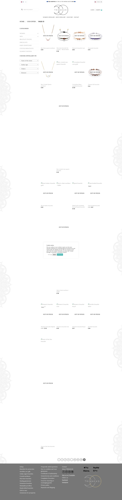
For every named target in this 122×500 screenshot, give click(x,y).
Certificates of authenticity (49, 473)
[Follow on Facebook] (63, 471)
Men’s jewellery (61, 17)
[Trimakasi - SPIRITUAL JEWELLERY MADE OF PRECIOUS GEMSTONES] (61, 10)
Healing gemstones (25, 481)
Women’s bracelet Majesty (48, 326)
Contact (76, 17)
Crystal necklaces (25, 476)
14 (81, 459)
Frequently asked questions (49, 467)
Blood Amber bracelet (47, 205)
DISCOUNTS (23, 42)
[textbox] (29, 61)
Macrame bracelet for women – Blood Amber (63, 48)
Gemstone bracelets (26, 483)
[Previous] (59, 459)
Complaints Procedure (47, 478)
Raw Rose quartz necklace (48, 48)
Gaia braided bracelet (94, 205)
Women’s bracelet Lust (78, 48)
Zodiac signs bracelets (26, 474)
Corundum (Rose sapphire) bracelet (77, 85)
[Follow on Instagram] (66, 471)
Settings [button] (50, 254)
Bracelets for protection (27, 469)
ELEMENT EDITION (26, 51)
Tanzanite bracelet (93, 48)
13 (78, 459)
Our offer (31, 21)
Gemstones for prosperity (27, 493)
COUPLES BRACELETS (26, 48)
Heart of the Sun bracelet (48, 446)
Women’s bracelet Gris (63, 326)
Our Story (70, 17)
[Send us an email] (69, 471)
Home (22, 21)
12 (74, 459)
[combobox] (29, 61)
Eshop (21, 467)
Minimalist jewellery (26, 486)
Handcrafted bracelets (26, 488)
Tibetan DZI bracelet (93, 84)
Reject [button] (54, 254)
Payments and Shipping (48, 487)
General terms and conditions (50, 476)
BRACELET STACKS (26, 39)
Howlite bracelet (92, 326)
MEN (21, 36)
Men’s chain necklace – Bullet (63, 291)
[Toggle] (38, 33)
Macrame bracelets (25, 478)
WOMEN (22, 33)
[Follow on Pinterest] (72, 471)
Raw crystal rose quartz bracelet (63, 169)
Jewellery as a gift (25, 471)
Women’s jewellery (49, 17)
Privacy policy (45, 485)
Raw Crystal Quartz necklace (46, 85)
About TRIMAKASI (67, 469)
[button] (92, 10)
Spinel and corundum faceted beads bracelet (78, 206)
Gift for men (23, 490)
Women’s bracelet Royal (78, 326)
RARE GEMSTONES (25, 45)
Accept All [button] (60, 254)
